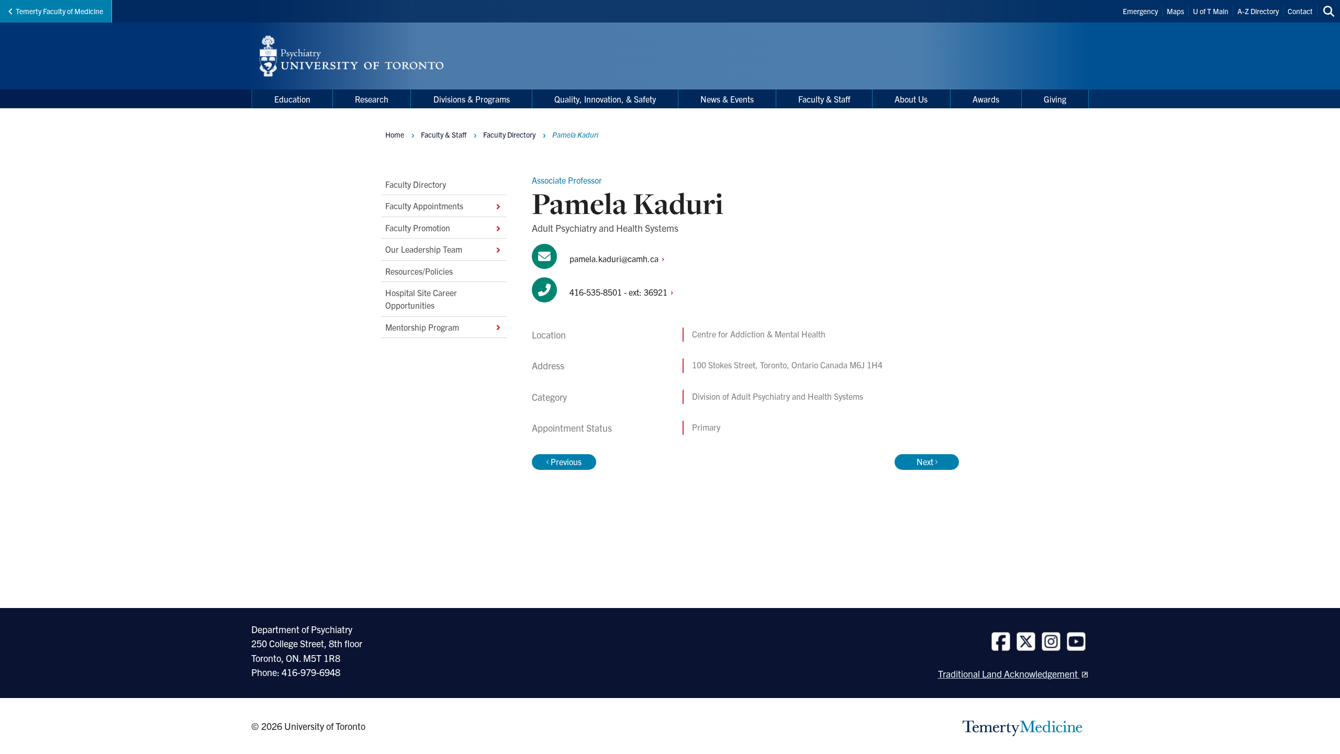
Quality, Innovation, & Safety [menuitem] (605, 99)
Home (394, 134)
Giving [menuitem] (1055, 99)
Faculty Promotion (417, 227)
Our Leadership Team (423, 249)
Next (925, 461)
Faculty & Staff (443, 134)
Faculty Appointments (424, 205)
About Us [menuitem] (911, 99)
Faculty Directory (415, 184)
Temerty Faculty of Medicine (59, 11)
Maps (1175, 11)
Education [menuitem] (292, 99)
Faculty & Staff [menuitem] (824, 99)
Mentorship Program (422, 327)
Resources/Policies (419, 270)
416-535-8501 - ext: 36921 (619, 292)
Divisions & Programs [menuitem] (471, 99)
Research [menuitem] (371, 99)
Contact (1300, 11)
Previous (566, 461)
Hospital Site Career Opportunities (421, 298)
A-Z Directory (1258, 11)
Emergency (1140, 11)
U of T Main (1211, 11)
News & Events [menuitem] (727, 99)
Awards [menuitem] (986, 99)
